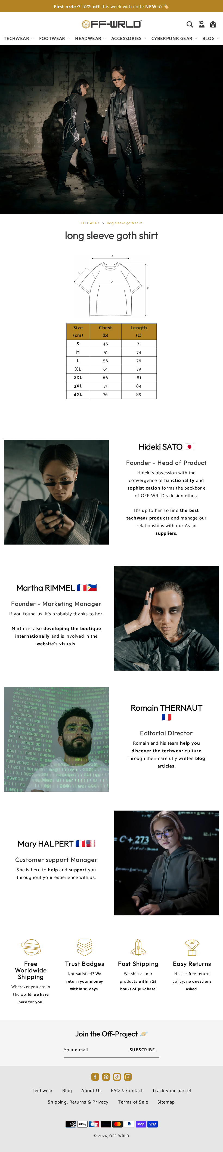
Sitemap (166, 1102)
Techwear (42, 1091)
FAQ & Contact (127, 1091)
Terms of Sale (133, 1102)
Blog (67, 1091)
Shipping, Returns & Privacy (78, 1102)
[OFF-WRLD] (111, 24)
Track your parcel (171, 1091)
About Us (91, 1091)
